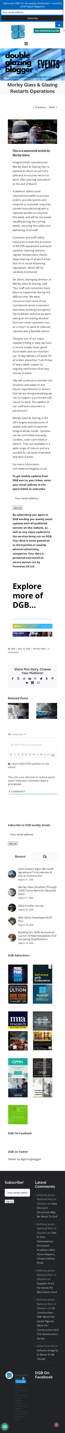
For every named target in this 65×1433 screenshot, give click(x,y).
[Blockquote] (33, 754)
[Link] (41, 754)
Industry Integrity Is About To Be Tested (47, 1355)
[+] (48, 754)
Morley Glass (39, 648)
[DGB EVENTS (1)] (32, 633)
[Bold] (11, 754)
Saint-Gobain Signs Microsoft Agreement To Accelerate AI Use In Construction (36, 872)
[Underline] (18, 754)
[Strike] (22, 754)
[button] (10, 710)
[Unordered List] (30, 754)
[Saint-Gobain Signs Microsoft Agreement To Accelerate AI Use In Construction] (12, 872)
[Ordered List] (26, 754)
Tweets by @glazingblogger (24, 1159)
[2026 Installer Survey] (12, 905)
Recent (20, 856)
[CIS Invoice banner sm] (47, 29)
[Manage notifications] (56, 1424)
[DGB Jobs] (32, 64)
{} (45, 754)
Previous (40, 107)
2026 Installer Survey (31, 905)
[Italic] (15, 754)
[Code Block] (37, 754)
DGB (13, 648)
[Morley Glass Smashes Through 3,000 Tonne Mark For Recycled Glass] (12, 890)
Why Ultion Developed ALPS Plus (35, 919)
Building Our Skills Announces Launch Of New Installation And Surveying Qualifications (37, 936)
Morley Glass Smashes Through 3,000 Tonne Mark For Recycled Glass (37, 890)
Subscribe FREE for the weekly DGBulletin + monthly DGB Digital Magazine (32, 5)
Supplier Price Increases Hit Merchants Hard (47, 1288)
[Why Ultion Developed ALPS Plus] (12, 919)
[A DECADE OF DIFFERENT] (32, 625)
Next (52, 107)
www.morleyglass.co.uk (32, 468)
